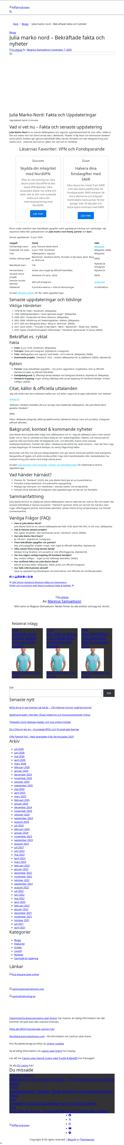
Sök (11, 687)
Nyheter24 (14, 399)
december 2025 (23, 774)
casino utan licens (51, 1051)
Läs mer (38, 213)
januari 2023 (21, 869)
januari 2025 (21, 803)
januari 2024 (21, 833)
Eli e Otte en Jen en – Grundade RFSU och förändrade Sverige (61, 640)
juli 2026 (19, 749)
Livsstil (18, 951)
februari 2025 (22, 800)
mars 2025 (20, 796)
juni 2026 (19, 752)
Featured (19, 943)
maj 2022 (19, 898)
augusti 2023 (21, 843)
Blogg (12, 32)
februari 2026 (22, 767)
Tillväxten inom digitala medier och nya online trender (24, 640)
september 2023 (23, 840)
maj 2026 (19, 756)
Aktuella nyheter (26, 292)
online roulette (55, 1043)
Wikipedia (99, 246)
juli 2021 (19, 924)
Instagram (99, 282)
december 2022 (23, 873)
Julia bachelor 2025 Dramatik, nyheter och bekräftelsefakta (47, 464)
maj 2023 (19, 854)
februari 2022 (22, 905)
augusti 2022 (21, 887)
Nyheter (18, 954)
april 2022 (19, 902)
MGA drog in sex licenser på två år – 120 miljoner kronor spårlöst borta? (50, 707)
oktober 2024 (21, 814)
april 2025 (19, 792)
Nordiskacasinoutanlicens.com (27, 1036)
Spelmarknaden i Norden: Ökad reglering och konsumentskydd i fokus (49, 714)
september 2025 (23, 785)
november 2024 (23, 811)
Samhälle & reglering (26, 958)
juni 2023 (19, 851)
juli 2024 (19, 825)
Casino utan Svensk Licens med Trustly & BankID (50, 1058)
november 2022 (23, 876)
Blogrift (72, 1139)
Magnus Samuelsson (39, 49)
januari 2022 (21, 909)
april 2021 (19, 927)
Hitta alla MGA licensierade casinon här (31, 1029)
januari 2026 (21, 771)
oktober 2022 (21, 880)
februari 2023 (22, 865)
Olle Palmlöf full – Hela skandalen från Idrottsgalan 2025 (95, 640)
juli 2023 (19, 847)
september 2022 (23, 884)
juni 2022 (19, 894)
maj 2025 (19, 789)
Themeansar (87, 1139)
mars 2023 (20, 862)
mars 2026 (20, 763)
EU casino (22, 1065)
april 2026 (19, 760)
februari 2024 (22, 829)
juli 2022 (19, 891)
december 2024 (23, 807)
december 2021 (23, 913)
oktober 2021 (21, 920)
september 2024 (23, 818)
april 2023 (19, 858)
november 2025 (23, 778)
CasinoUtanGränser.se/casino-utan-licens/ (33, 1018)
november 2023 (23, 836)
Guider (18, 947)
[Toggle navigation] (11, 4)
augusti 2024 (21, 822)
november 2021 (23, 916)
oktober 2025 (21, 782)
